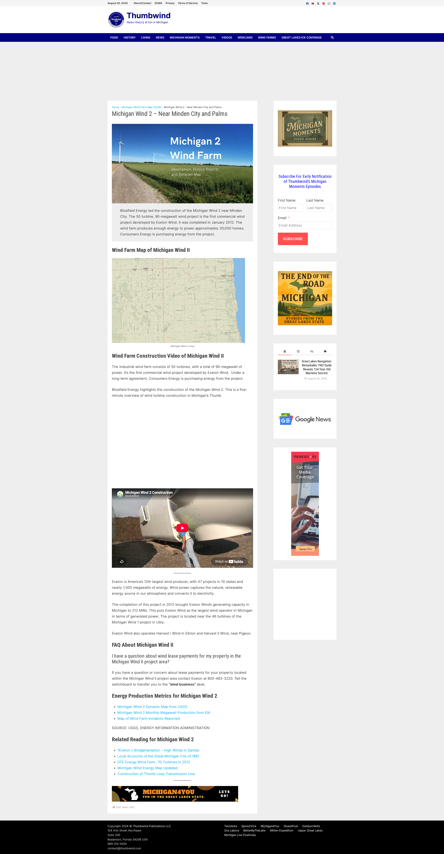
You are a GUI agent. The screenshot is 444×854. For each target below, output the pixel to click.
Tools (204, 3)
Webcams (245, 37)
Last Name (315, 200)
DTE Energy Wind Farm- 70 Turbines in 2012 (153, 762)
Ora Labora (231, 830)
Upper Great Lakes (310, 830)
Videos (227, 37)
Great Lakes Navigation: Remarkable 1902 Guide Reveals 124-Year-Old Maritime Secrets (317, 367)
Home (115, 107)
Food (114, 37)
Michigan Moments (185, 37)
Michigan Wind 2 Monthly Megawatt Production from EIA (163, 713)
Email (282, 218)
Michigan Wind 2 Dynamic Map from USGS (152, 707)
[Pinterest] (324, 3)
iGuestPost (291, 826)
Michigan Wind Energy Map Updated (147, 768)
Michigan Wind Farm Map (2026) (141, 107)
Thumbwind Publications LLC (152, 826)
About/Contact (142, 3)
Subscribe (293, 239)
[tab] (284, 351)
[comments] (312, 351)
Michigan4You (270, 826)
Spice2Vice (248, 826)
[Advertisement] (222, 68)
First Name (287, 200)
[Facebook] (308, 3)
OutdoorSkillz (311, 826)
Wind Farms (267, 37)
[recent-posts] (298, 351)
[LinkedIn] (334, 3)
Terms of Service (188, 3)
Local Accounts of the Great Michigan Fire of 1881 (158, 756)
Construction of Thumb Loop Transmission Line (156, 774)
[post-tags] (325, 351)
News (160, 37)
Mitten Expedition (281, 830)
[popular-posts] (284, 351)
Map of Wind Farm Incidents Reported (148, 718)
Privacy (170, 3)
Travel (210, 37)
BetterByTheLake (254, 830)
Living (145, 37)
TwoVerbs (230, 826)
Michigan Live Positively (240, 835)
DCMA (158, 3)
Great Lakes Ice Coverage (301, 37)
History (130, 37)
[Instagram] (329, 3)
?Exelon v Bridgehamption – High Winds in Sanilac (158, 750)
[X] (318, 3)
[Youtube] (313, 3)
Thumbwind (149, 15)
